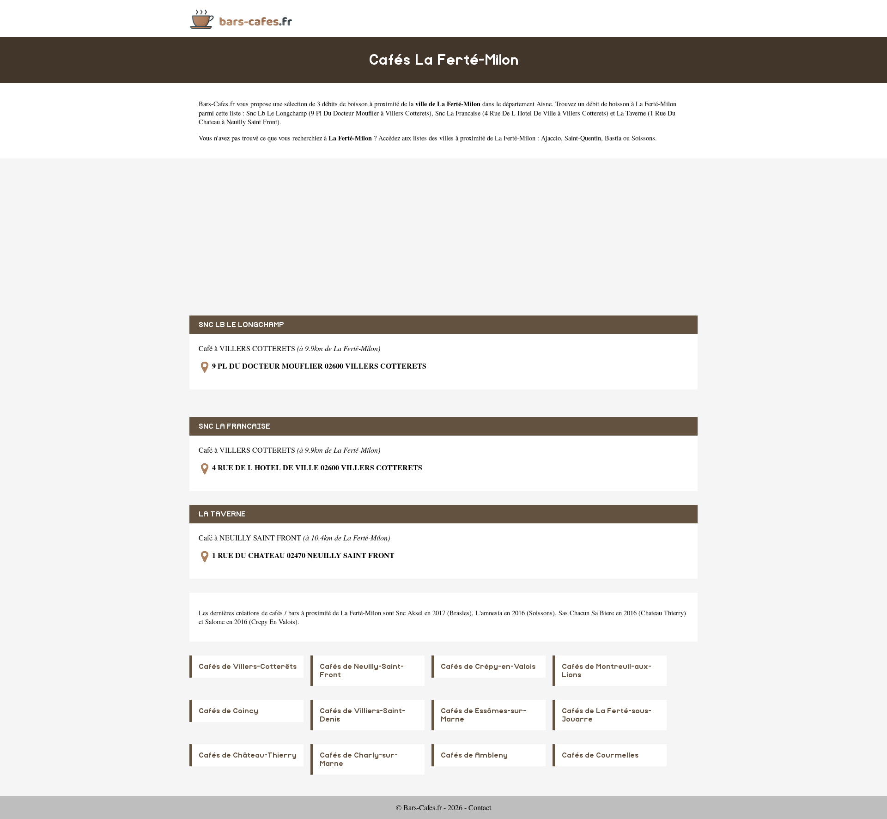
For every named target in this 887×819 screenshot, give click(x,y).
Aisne (544, 103)
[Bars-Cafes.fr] (241, 18)
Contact (479, 807)
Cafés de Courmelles (600, 755)
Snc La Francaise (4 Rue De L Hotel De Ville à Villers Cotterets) (521, 113)
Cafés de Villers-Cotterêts (248, 666)
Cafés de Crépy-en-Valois (488, 666)
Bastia (613, 137)
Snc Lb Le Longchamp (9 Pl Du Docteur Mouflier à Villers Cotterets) (338, 113)
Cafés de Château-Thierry (248, 755)
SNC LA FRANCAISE (234, 426)
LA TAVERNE (222, 514)
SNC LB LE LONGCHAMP (241, 324)
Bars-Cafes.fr (217, 103)
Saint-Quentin (583, 137)
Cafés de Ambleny (474, 755)
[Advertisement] (443, 237)
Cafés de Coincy (228, 711)
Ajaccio (551, 137)
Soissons (643, 137)
